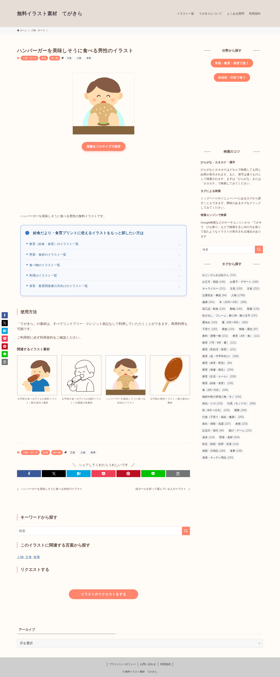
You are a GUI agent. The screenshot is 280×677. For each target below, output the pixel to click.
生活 (43, 58)
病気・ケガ (212, 403)
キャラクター (213, 288)
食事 (89, 58)
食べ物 (54, 58)
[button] (29, 473)
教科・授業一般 (215, 335)
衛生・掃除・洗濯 (216, 423)
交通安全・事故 (214, 295)
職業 (240, 410)
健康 (208, 302)
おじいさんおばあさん (219, 275)
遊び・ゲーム (240, 430)
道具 (208, 437)
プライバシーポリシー (122, 664)
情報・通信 (248, 329)
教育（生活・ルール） (219, 376)
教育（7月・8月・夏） (219, 342)
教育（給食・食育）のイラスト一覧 (54, 244)
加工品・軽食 (213, 308)
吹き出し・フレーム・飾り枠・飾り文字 (229, 315)
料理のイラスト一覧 (43, 275)
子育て (209, 329)
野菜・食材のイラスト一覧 (47, 254)
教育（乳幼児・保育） (219, 349)
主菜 (236, 288)
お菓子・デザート (244, 281)
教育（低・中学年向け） (220, 356)
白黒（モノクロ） (241, 403)
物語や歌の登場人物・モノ (221, 396)
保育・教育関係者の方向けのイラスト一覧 (58, 286)
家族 (228, 329)
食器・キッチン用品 (217, 457)
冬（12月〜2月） (233, 302)
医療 (253, 308)
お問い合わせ (148, 664)
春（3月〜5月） (215, 389)
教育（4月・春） (246, 335)
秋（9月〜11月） (216, 410)
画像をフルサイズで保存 (104, 146)
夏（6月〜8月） (235, 322)
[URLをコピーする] (178, 473)
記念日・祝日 (213, 430)
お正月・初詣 (213, 281)
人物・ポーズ (29, 58)
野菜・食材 (229, 437)
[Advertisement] (103, 182)
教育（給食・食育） (217, 383)
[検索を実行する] (186, 531)
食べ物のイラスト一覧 (44, 265)
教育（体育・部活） (217, 362)
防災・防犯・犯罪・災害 (220, 444)
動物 (236, 308)
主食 (69, 58)
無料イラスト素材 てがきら (50, 13)
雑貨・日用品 (213, 450)
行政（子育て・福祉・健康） (223, 416)
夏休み (209, 322)
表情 (241, 423)
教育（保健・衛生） (217, 369)
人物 (79, 58)
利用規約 (165, 664)
